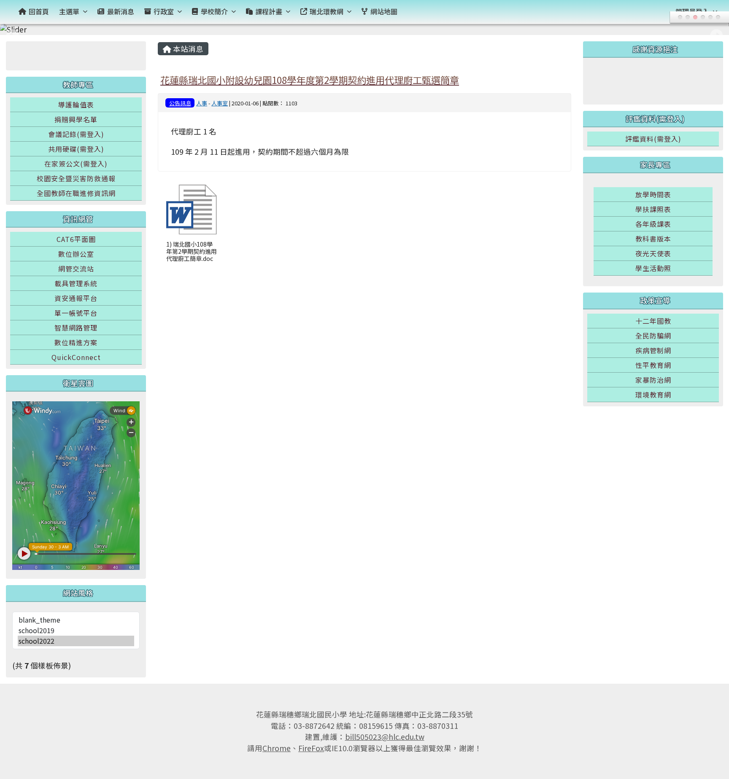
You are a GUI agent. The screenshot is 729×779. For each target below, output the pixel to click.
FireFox (311, 748)
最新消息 (120, 11)
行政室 (164, 11)
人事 (201, 103)
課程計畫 (268, 11)
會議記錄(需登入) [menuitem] (76, 134)
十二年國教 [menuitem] (653, 321)
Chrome (276, 748)
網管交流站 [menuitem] (76, 268)
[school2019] (76, 630)
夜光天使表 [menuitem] (653, 253)
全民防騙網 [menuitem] (653, 335)
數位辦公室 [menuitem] (76, 254)
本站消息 (187, 48)
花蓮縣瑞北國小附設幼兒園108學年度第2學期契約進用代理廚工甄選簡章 (309, 79)
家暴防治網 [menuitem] (653, 380)
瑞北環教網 (326, 11)
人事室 (219, 103)
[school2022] (76, 641)
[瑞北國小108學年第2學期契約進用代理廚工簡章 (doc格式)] (191, 209)
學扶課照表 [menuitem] (653, 209)
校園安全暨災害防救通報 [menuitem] (76, 178)
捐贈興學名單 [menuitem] (75, 119)
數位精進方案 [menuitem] (75, 342)
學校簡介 (214, 11)
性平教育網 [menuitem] (653, 365)
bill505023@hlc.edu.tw (384, 736)
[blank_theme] (76, 620)
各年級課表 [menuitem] (653, 224)
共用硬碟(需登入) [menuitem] (76, 149)
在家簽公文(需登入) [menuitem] (76, 163)
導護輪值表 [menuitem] (76, 104)
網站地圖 (383, 11)
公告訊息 (180, 103)
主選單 (69, 11)
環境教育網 (653, 395)
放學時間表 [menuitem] (653, 194)
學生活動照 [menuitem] (653, 268)
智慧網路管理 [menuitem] (75, 327)
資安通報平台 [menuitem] (75, 298)
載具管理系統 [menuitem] (75, 283)
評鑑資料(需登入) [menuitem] (653, 139)
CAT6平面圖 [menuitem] (76, 239)
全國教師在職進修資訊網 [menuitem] (76, 193)
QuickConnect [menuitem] (76, 357)
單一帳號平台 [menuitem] (75, 313)
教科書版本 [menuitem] (653, 239)
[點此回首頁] (364, 29)
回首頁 (39, 11)
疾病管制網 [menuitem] (653, 350)
